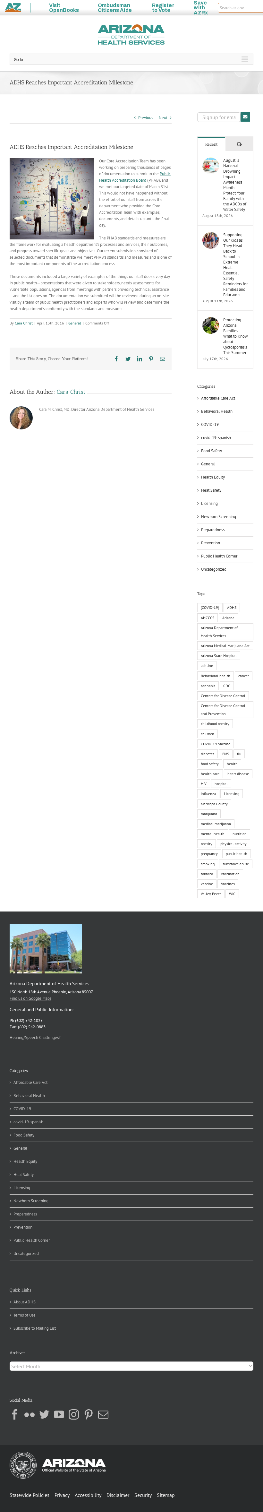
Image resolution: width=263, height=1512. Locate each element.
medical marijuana (216, 823)
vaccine (207, 883)
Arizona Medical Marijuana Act (225, 645)
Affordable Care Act (218, 398)
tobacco (207, 873)
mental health (213, 833)
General (74, 323)
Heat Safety (211, 490)
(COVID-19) (210, 607)
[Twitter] (44, 1414)
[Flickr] (29, 1414)
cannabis (208, 685)
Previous (145, 117)
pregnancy (209, 853)
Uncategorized (213, 569)
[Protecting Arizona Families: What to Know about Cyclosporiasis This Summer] (210, 320)
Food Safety (211, 451)
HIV (204, 783)
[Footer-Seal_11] (58, 1453)
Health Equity (213, 477)
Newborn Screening (218, 516)
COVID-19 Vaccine (215, 743)
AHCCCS (207, 617)
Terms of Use (24, 1315)
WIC (232, 893)
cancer (243, 675)
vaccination (230, 873)
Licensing (209, 503)
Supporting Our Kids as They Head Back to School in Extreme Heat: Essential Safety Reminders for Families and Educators (235, 265)
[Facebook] (15, 1414)
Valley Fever (211, 893)
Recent (211, 144)
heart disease (238, 773)
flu (239, 753)
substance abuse (236, 863)
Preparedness (213, 529)
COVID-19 (210, 424)
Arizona (228, 617)
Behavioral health (215, 675)
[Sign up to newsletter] (245, 117)
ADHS (231, 607)
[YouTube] (59, 1414)
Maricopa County (214, 803)
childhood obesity (215, 723)
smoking (208, 863)
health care (210, 773)
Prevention (210, 543)
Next (163, 117)
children (207, 733)
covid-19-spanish (216, 437)
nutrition (240, 833)
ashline (207, 665)
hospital (221, 783)
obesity (206, 843)
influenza (208, 793)
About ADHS (24, 1302)
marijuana (209, 813)
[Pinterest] (88, 1414)
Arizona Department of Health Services (219, 631)
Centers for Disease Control (223, 695)
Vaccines (228, 883)
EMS (225, 753)
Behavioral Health (217, 411)
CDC (226, 685)
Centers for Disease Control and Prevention (223, 709)
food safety (210, 763)
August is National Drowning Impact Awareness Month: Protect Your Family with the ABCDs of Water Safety (234, 185)
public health (236, 853)
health (232, 763)
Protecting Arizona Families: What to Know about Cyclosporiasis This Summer (235, 336)
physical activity (233, 843)
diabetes (207, 753)
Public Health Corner (219, 556)
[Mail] (103, 1414)
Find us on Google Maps (30, 998)
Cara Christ (24, 323)
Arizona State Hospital (219, 655)
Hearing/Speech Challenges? (35, 1037)
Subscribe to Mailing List (34, 1328)
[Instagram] (74, 1414)
